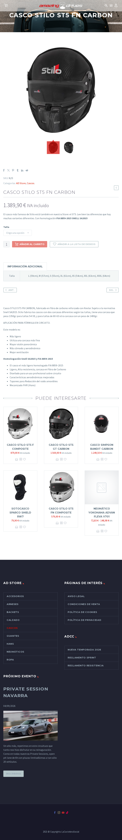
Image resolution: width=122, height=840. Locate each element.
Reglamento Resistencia (86, 665)
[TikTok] (67, 812)
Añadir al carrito (32, 244)
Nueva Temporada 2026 (84, 649)
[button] (106, 5)
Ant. (11, 290)
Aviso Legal (76, 596)
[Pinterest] (13, 170)
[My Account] (116, 5)
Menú (111, 5)
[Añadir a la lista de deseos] (24, 459)
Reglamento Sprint (82, 657)
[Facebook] (4, 170)
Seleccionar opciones (16, 459)
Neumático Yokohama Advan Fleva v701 (101, 512)
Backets (13, 612)
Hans (10, 643)
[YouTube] (63, 812)
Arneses (13, 604)
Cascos (30, 183)
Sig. (111, 290)
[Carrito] (6, 5)
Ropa (10, 659)
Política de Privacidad (84, 620)
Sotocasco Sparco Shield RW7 (20, 512)
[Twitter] (8, 170)
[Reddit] (27, 170)
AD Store (21, 183)
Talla (6, 227)
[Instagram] (59, 812)
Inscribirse (13, 773)
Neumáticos (15, 651)
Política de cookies (82, 612)
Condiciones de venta (84, 604)
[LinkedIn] (22, 170)
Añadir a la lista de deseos (76, 244)
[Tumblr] (17, 170)
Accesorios (15, 596)
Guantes (13, 635)
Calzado (13, 620)
